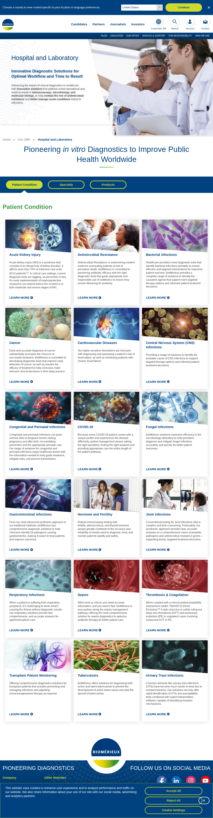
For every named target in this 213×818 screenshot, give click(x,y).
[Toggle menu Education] (124, 36)
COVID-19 (85, 427)
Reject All (174, 800)
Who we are (202, 35)
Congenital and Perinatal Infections (37, 427)
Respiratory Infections (27, 595)
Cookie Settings (173, 810)
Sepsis (83, 595)
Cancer (14, 343)
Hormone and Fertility (95, 514)
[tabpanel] (106, 465)
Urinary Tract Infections (164, 675)
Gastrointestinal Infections (30, 514)
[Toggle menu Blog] (108, 36)
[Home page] (8, 24)
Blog (104, 35)
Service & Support (153, 35)
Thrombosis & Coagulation (167, 595)
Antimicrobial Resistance (98, 255)
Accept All (173, 791)
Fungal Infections (160, 427)
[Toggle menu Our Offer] (140, 36)
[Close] (204, 800)
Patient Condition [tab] (24, 184)
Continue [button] (184, 7)
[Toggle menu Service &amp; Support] (167, 36)
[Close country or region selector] (209, 7)
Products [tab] (108, 184)
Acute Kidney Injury (25, 255)
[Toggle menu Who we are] (211, 36)
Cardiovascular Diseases (97, 343)
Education (116, 35)
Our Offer (132, 35)
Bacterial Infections (161, 255)
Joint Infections (158, 514)
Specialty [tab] (66, 184)
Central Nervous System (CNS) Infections (170, 345)
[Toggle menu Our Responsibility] (193, 36)
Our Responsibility (180, 35)
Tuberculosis (88, 675)
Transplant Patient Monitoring (33, 675)
